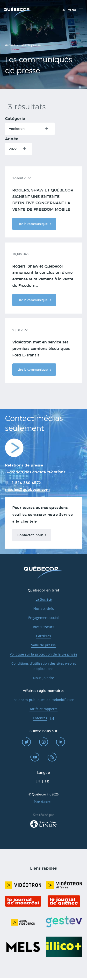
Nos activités (43, 608)
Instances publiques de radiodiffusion (43, 699)
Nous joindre (43, 678)
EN (63, 10)
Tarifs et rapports (43, 709)
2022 (13, 149)
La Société (44, 599)
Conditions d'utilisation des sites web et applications (43, 666)
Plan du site (42, 802)
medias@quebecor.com (27, 490)
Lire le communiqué (33, 224)
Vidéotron (17, 129)
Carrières (43, 636)
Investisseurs (43, 626)
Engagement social (43, 617)
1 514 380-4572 (26, 483)
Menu (72, 10)
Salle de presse (43, 645)
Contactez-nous (30, 535)
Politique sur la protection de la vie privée (43, 654)
